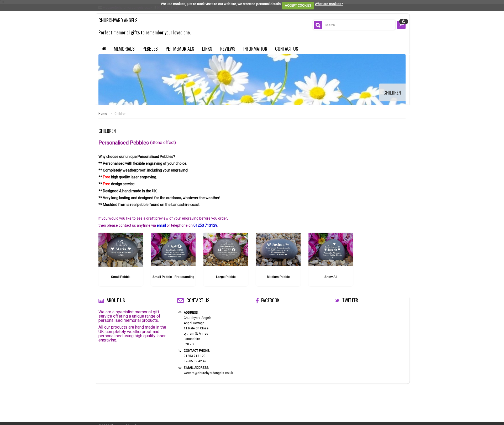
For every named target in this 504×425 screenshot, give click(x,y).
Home (102, 114)
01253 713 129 (195, 356)
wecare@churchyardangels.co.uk (208, 373)
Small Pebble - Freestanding (173, 277)
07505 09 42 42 (195, 361)
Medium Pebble (278, 277)
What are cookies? (329, 4)
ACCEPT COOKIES (298, 5)
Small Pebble (120, 277)
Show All (330, 277)
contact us (286, 48)
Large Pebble (226, 277)
